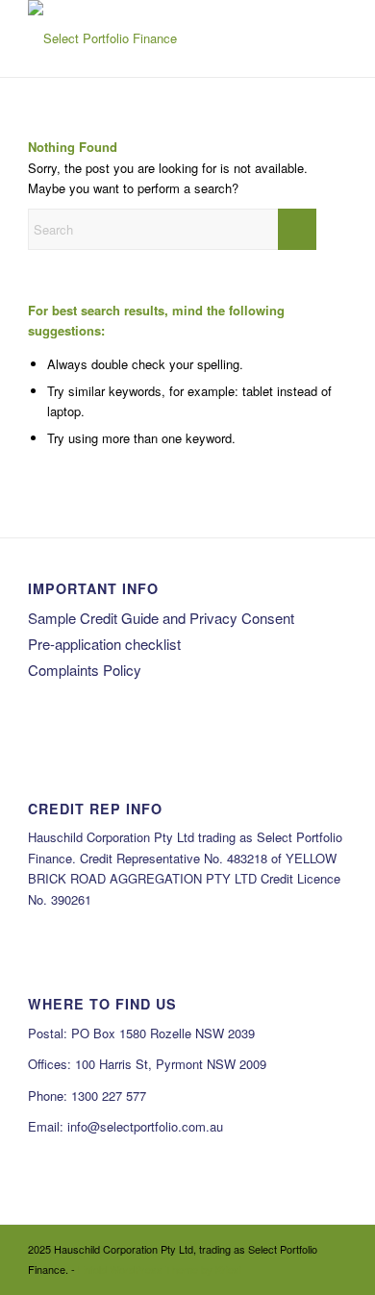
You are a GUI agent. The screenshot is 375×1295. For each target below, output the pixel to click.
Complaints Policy (84, 670)
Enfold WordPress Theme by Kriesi (159, 1269)
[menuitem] (320, 40)
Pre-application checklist (104, 644)
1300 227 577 (108, 1095)
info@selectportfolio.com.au (145, 1126)
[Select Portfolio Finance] (155, 38)
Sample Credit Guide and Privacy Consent (161, 618)
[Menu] (320, 40)
